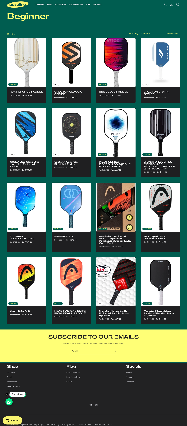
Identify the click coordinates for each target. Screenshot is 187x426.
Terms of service (84, 424)
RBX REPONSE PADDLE (26, 92)
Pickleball (11, 373)
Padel (9, 377)
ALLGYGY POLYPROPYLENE (22, 237)
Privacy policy (68, 424)
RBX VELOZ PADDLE (113, 92)
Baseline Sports (20, 424)
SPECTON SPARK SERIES (156, 93)
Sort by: (134, 34)
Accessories (12, 382)
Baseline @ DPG (73, 377)
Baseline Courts (13, 386)
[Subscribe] (115, 351)
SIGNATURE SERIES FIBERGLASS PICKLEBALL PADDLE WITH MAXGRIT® (159, 165)
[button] (166, 4)
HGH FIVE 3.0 (63, 236)
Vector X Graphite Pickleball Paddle (66, 163)
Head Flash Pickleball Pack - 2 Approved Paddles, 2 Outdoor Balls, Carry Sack (115, 239)
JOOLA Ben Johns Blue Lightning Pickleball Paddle (24, 164)
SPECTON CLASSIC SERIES (68, 93)
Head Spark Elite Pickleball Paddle (154, 237)
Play (8, 391)
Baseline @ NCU (73, 373)
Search (129, 373)
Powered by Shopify (35, 424)
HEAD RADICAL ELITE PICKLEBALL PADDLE (70, 312)
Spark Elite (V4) (20, 311)
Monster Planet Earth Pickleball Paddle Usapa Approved (114, 313)
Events (69, 382)
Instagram (130, 377)
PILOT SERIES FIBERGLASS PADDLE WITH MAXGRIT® (114, 164)
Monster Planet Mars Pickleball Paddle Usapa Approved (159, 313)
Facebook (130, 382)
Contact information (103, 424)
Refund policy (53, 424)
